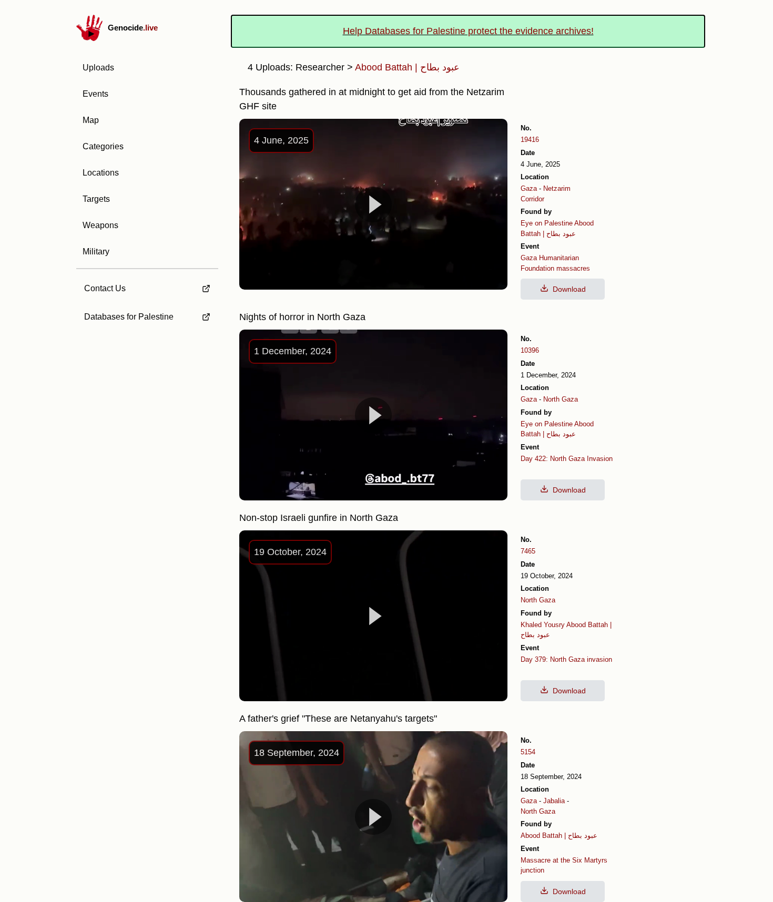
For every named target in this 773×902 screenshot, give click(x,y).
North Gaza (560, 399)
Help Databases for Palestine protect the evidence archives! (468, 31)
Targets (96, 198)
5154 (528, 752)
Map (91, 120)
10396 (530, 350)
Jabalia (554, 801)
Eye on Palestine (547, 223)
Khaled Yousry (543, 625)
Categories (103, 146)
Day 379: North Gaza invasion (566, 659)
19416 (530, 140)
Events (95, 93)
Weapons (100, 225)
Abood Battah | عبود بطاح (559, 835)
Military (96, 251)
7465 (528, 551)
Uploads (98, 67)
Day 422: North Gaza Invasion (567, 459)
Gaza (529, 188)
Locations (101, 172)
